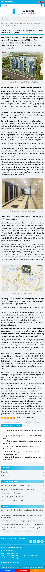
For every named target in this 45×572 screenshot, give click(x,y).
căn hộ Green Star (37, 342)
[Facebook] (30, 541)
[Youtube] (42, 541)
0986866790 (23, 570)
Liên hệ (25, 538)
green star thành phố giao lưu (11, 408)
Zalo (8, 570)
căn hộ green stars (23, 388)
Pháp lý (20, 538)
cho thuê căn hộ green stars (17, 391)
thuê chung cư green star (22, 411)
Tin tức (11, 23)
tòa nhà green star (15, 414)
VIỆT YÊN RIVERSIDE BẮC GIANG (12, 501)
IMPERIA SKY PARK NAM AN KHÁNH (13, 497)
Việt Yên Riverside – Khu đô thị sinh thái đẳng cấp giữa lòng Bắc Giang (20, 529)
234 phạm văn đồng (15, 383)
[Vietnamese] (42, 2)
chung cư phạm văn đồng (26, 403)
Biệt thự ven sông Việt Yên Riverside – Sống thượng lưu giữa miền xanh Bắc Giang (21, 516)
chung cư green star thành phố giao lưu (18, 398)
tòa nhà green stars (28, 414)
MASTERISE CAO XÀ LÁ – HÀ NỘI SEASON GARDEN (18, 489)
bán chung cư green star (19, 386)
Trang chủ (4, 23)
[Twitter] (34, 541)
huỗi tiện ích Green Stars (13, 216)
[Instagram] (38, 541)
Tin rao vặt (4, 472)
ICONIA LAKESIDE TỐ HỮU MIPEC (12, 493)
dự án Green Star (21, 244)
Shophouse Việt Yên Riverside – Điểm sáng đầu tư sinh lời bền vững (22, 524)
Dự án (15, 538)
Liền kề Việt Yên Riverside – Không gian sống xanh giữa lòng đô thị (21, 521)
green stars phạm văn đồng (30, 408)
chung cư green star (15, 396)
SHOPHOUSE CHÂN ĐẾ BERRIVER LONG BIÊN (16, 485)
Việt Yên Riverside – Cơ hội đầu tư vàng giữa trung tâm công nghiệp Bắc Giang (22, 511)
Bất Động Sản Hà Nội (12, 562)
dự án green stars (14, 406)
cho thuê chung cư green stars (18, 393)
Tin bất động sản (6, 476)
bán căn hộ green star (30, 383)
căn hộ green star (11, 388)
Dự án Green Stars (7, 132)
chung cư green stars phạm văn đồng (18, 401)
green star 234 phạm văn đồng (31, 406)
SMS (38, 570)
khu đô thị (24, 380)
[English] (39, 2)
